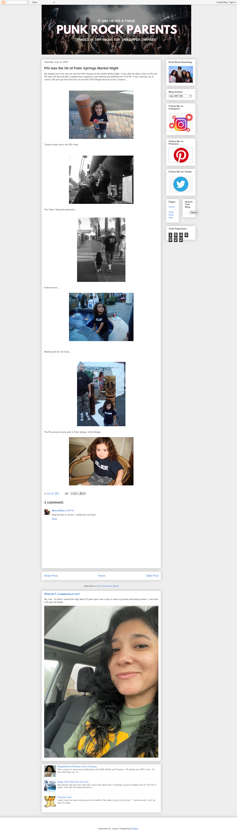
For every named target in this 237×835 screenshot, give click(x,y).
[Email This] (72, 493)
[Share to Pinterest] (84, 493)
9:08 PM (70, 510)
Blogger (134, 828)
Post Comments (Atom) (108, 586)
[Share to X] (78, 493)
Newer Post (51, 575)
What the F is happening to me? (62, 594)
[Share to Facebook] (81, 493)
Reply (54, 519)
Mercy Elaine (58, 510)
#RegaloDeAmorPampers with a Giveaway (77, 766)
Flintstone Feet (64, 797)
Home (101, 575)
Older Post (152, 575)
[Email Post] (66, 493)
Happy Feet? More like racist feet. (73, 782)
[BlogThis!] (75, 493)
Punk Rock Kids (171, 215)
